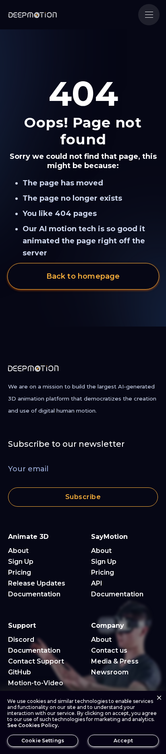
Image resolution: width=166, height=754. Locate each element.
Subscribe (83, 497)
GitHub (19, 672)
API (96, 583)
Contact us (109, 650)
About (18, 551)
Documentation (34, 594)
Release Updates (36, 583)
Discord (21, 639)
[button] (149, 14)
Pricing (19, 572)
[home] (32, 15)
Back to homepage (83, 276)
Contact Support (36, 661)
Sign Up (20, 561)
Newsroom (110, 672)
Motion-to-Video (35, 683)
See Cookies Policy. (33, 725)
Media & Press (115, 661)
